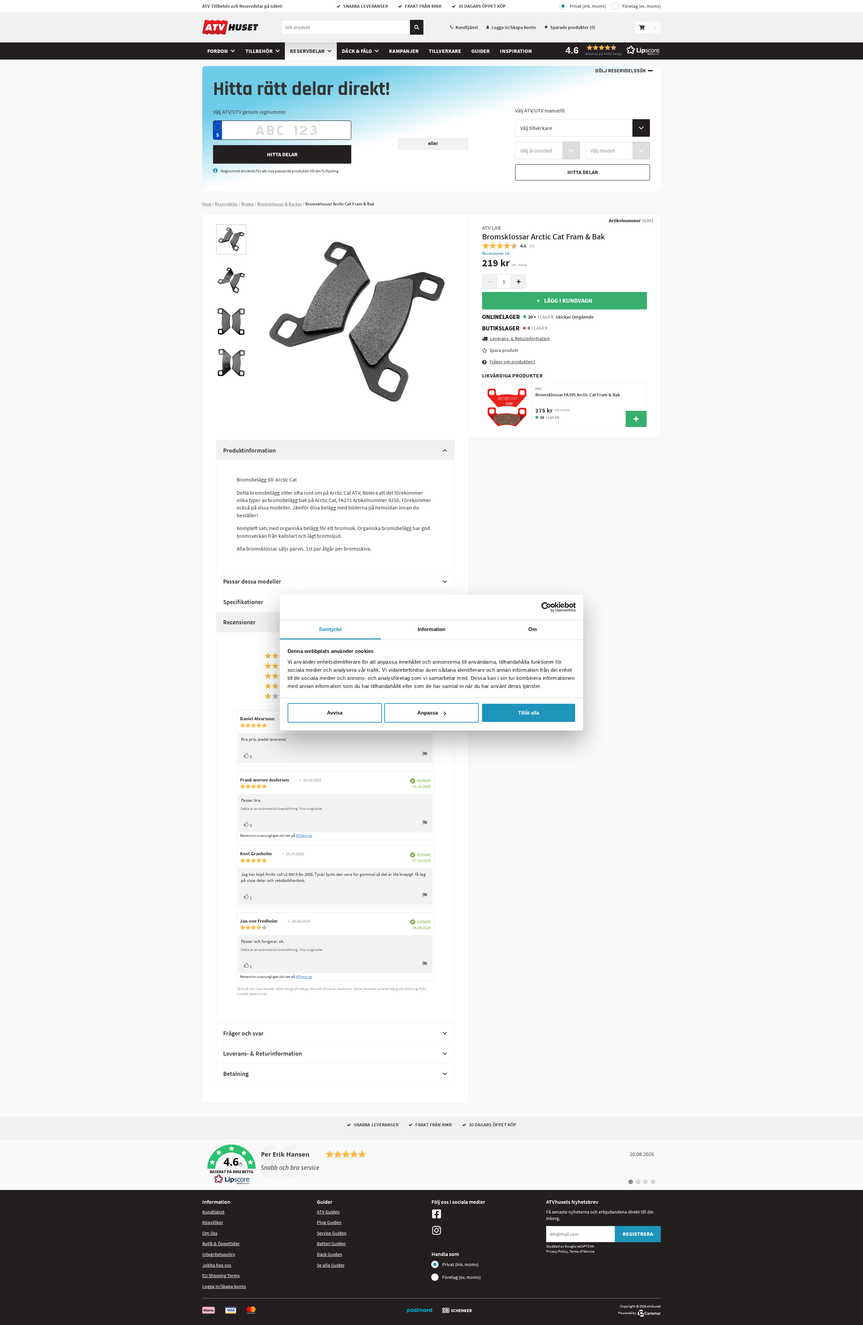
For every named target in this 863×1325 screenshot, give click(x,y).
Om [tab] (532, 629)
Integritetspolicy (218, 1254)
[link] (431, 1165)
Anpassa (427, 713)
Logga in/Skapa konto (514, 27)
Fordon (217, 50)
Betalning (235, 1074)
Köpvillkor (212, 1222)
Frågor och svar (243, 1033)
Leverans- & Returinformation (262, 1053)
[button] (610, 50)
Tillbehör (259, 50)
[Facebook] (487, 1214)
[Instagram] (487, 1230)
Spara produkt (503, 350)
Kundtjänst (466, 27)
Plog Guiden (329, 1222)
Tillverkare (445, 50)
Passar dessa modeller (252, 581)
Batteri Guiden (331, 1243)
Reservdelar (307, 50)
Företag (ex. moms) (641, 6)
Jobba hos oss (216, 1265)
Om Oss (209, 1233)
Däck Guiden (329, 1254)
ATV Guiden (328, 1212)
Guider (480, 50)
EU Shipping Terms (221, 1275)
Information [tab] (431, 629)
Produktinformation (249, 450)
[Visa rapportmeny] (424, 754)
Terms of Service (581, 1251)
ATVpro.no (304, 835)
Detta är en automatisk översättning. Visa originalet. (282, 808)
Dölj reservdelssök (620, 70)
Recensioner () (496, 253)
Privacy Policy (557, 1251)
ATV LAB (491, 227)
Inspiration (516, 50)
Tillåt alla (528, 713)
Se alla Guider (331, 1265)
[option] (231, 239)
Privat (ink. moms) (588, 6)
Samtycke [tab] (330, 629)
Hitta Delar (282, 154)
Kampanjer (404, 50)
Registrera (638, 1233)
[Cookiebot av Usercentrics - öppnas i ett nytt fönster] (546, 607)
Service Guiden (332, 1233)
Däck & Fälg (357, 50)
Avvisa (335, 713)
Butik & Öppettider (221, 1243)
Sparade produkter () (572, 27)
